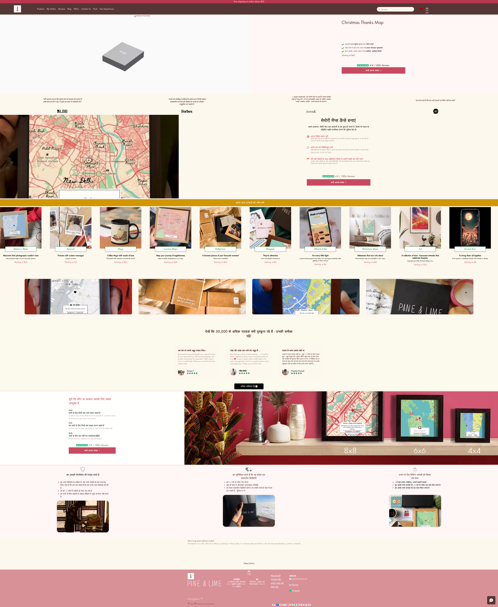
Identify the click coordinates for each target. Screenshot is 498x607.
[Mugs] (120, 251)
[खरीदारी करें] (427, 9)
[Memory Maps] (20, 251)
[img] (78, 297)
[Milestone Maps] (370, 251)
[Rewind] (70, 251)
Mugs (120, 249)
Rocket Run (470, 249)
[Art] (420, 251)
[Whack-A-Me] (320, 251)
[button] (41, 9)
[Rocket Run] (470, 251)
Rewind (70, 249)
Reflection (220, 249)
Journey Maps (170, 249)
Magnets (270, 249)
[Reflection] (220, 251)
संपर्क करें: (292, 576)
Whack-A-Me (320, 249)
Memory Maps (21, 249)
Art (420, 249)
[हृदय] (421, 9)
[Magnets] (270, 251)
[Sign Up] (432, 9)
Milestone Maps (370, 249)
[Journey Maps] (170, 251)
